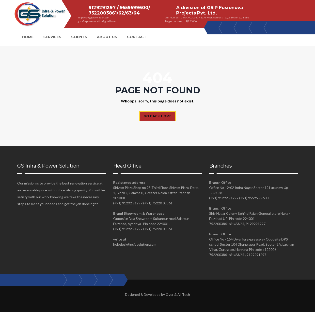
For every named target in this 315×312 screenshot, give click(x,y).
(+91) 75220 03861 (158, 203)
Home (27, 37)
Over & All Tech (178, 294)
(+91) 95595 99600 (253, 198)
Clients (79, 37)
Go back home (157, 116)
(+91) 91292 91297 (127, 203)
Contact (136, 37)
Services (52, 37)
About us (107, 37)
